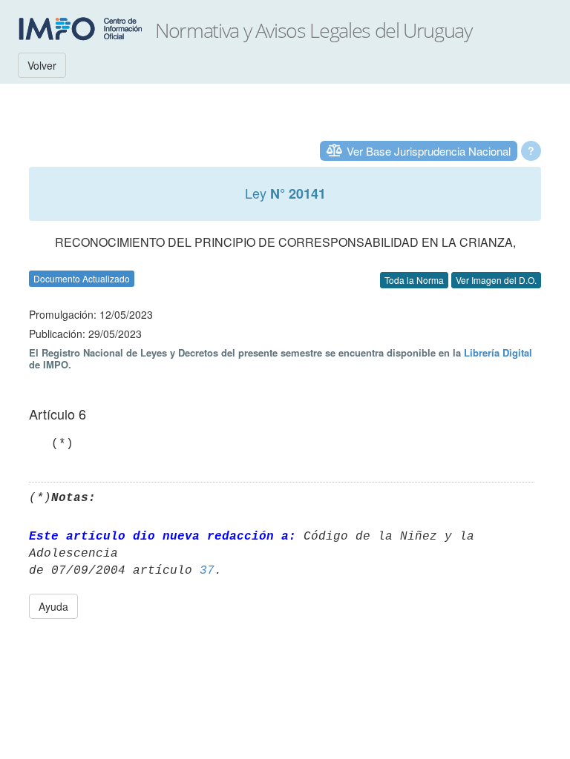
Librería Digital (498, 352)
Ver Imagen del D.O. (496, 280)
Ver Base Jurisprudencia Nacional (429, 151)
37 (207, 570)
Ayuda (53, 606)
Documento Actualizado (81, 278)
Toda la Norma (414, 280)
